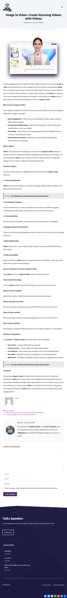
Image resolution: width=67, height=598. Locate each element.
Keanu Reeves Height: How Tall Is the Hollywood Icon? (20, 414)
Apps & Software (9, 410)
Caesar (40, 22)
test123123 (7, 551)
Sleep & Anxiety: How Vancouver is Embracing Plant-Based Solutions (24, 412)
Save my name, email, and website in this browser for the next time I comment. (31, 488)
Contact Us (8, 532)
